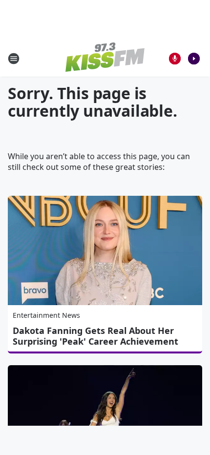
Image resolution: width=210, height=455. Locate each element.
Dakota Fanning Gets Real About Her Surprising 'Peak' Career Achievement (95, 336)
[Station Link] (105, 58)
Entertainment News (46, 315)
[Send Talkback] (175, 58)
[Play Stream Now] (194, 58)
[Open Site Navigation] (14, 58)
